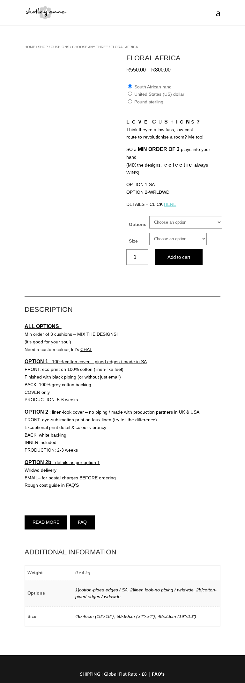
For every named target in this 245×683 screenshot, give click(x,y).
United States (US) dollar (159, 94)
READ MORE (46, 522)
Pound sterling (148, 101)
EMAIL (31, 477)
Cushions (60, 47)
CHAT (86, 349)
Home (30, 47)
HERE (170, 204)
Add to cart (178, 257)
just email (109, 376)
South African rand (153, 86)
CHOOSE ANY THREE (90, 47)
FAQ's (158, 674)
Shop (43, 47)
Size (133, 241)
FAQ (82, 522)
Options (137, 224)
